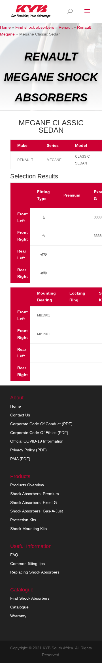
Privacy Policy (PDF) (28, 450)
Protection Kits (23, 520)
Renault (66, 27)
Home (5, 27)
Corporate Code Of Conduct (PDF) (41, 424)
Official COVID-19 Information (36, 441)
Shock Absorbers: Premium (34, 493)
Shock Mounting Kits (28, 528)
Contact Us (20, 415)
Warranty (18, 616)
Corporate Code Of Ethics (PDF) (39, 432)
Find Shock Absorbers (30, 598)
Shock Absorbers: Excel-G (33, 502)
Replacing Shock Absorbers (35, 572)
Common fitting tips (27, 563)
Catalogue (19, 607)
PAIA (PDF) (20, 458)
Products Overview (27, 485)
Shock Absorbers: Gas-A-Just (36, 511)
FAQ (14, 554)
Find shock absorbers (34, 27)
